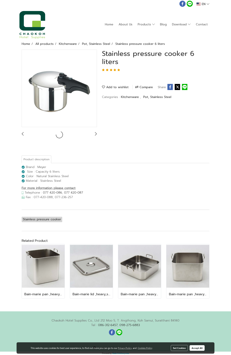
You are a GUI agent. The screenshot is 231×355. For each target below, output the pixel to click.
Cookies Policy (145, 347)
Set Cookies (179, 347)
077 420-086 (52, 192)
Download (180, 24)
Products (145, 24)
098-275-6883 (129, 325)
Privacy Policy (125, 347)
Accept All (197, 347)
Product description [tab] (36, 159)
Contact (202, 24)
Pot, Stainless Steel (157, 97)
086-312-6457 (107, 325)
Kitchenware (130, 97)
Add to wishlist (117, 87)
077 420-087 (73, 192)
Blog (163, 24)
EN (204, 4)
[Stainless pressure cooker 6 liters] (59, 88)
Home (109, 24)
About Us (125, 24)
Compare (145, 87)
